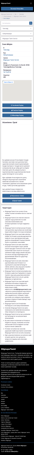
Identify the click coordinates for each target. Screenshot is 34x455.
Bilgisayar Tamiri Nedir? (7, 409)
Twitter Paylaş (18, 110)
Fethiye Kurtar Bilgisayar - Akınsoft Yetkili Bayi (13, 436)
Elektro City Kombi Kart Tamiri (9, 418)
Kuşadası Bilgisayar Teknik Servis (9, 430)
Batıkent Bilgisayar (6, 440)
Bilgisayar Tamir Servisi (20, 16)
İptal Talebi (18, 201)
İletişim (3, 401)
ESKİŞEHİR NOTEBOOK (7, 428)
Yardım (3, 399)
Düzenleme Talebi (18, 196)
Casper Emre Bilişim (6, 424)
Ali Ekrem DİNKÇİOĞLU (11, 451)
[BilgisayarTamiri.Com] (6, 3)
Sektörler (3, 395)
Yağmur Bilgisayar (6, 422)
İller (16, 14)
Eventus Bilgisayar (6, 426)
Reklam (3, 403)
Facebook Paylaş (17, 105)
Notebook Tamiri (5, 385)
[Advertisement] (17, 141)
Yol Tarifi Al (7, 72)
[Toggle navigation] (31, 3)
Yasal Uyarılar (4, 397)
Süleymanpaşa (7, 16)
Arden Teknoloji (5, 420)
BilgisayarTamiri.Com (6, 14)
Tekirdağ (21, 14)
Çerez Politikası (5, 407)
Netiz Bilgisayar (5, 416)
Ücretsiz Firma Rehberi (7, 387)
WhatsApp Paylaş (18, 115)
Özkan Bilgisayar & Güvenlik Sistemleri (11, 438)
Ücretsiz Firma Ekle (17, 9)
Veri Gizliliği (4, 405)
